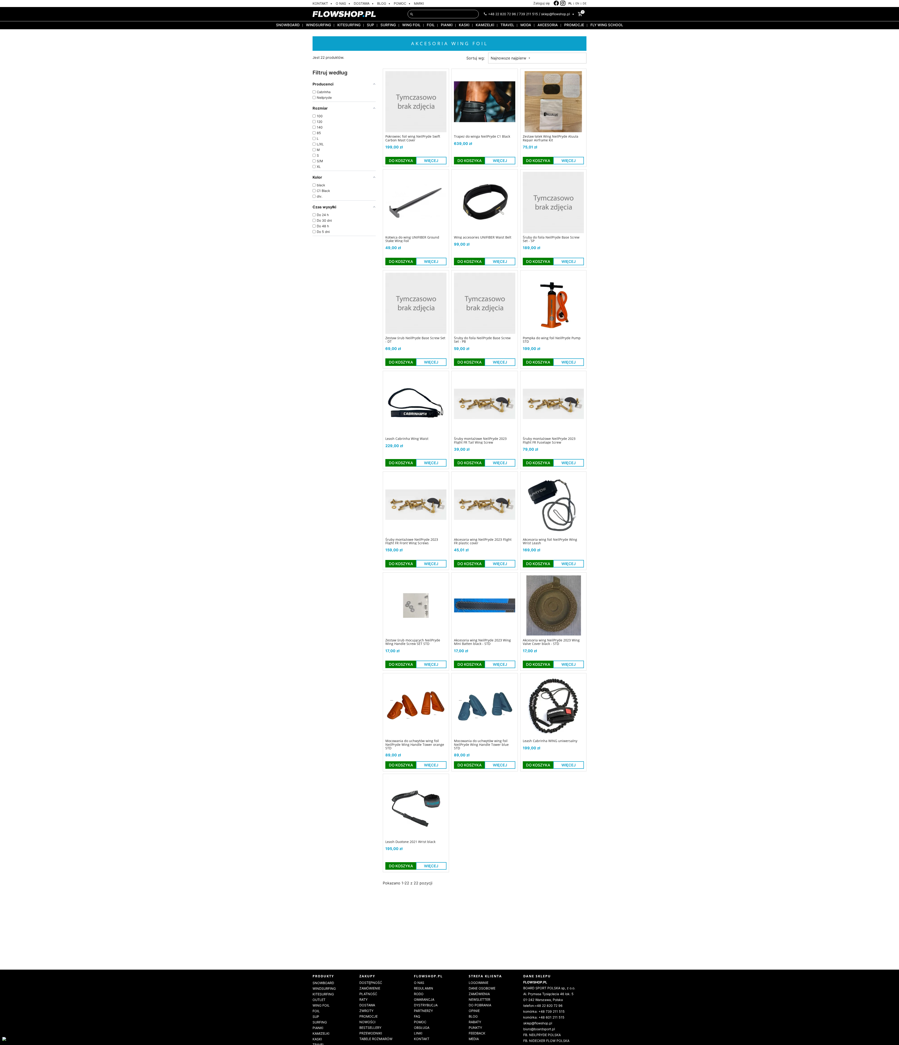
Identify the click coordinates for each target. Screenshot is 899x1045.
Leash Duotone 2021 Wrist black (410, 841)
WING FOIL (411, 25)
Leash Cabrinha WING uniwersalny (550, 741)
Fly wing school (606, 25)
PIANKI (447, 25)
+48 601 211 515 (551, 1017)
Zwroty (366, 1011)
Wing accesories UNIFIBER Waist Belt (482, 237)
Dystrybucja (426, 1005)
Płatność (368, 994)
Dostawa (367, 1005)
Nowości (367, 1022)
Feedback (477, 1033)
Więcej (431, 160)
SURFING (388, 25)
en (577, 3)
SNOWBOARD (288, 25)
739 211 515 (528, 14)
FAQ (417, 1016)
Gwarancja (424, 999)
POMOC (400, 3)
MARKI (419, 3)
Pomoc (420, 1022)
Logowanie (478, 983)
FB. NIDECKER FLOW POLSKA (546, 1041)
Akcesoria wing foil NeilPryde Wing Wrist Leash (550, 541)
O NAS (341, 3)
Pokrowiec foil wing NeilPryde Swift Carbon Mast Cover (412, 138)
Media (474, 1039)
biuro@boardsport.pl (539, 1029)
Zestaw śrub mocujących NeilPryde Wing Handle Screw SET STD (412, 642)
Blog (473, 1016)
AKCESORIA (548, 25)
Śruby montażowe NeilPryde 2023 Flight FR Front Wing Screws (411, 541)
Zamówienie (369, 988)
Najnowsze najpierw (509, 58)
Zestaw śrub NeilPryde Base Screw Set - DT (415, 339)
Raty (363, 999)
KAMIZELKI (485, 25)
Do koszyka (401, 160)
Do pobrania (480, 1005)
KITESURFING (349, 25)
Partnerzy (423, 1011)
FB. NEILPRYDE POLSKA (542, 1035)
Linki (418, 1033)
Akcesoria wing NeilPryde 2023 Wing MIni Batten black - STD (482, 642)
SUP (370, 25)
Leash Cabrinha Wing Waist (406, 438)
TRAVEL (507, 25)
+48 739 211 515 (551, 1011)
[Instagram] (563, 3)
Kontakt (421, 1039)
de (584, 3)
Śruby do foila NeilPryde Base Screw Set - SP (551, 239)
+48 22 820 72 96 (502, 14)
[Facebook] (556, 3)
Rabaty (475, 1022)
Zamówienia (479, 994)
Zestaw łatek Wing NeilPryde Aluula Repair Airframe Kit (550, 138)
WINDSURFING (318, 25)
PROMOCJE (574, 25)
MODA (525, 25)
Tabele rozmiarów (375, 1039)
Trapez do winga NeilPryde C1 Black (482, 136)
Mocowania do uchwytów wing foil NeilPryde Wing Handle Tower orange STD (414, 744)
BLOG (381, 3)
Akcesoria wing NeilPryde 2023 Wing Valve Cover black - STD (551, 642)
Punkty (475, 1028)
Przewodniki (370, 1033)
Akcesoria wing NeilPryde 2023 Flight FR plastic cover (483, 541)
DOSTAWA (361, 3)
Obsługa (421, 1028)
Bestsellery (370, 1028)
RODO (419, 994)
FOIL (431, 25)
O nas (419, 983)
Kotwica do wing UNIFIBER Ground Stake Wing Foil (412, 239)
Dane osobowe (482, 988)
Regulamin (423, 988)
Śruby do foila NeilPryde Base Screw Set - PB (482, 339)
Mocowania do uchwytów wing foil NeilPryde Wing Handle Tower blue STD (481, 744)
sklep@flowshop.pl (555, 14)
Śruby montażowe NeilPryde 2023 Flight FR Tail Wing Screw (480, 440)
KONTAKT (320, 3)
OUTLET (319, 1000)
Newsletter (479, 999)
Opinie (474, 1011)
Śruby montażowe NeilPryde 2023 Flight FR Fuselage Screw (549, 440)
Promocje (368, 1016)
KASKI (464, 25)
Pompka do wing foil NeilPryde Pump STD (552, 339)
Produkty (323, 976)
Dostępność (370, 983)
